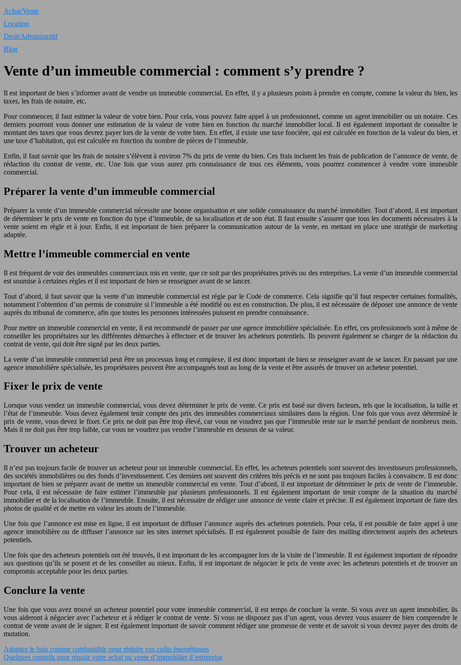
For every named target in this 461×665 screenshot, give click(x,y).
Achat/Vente (21, 11)
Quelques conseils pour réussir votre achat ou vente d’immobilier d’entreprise (113, 657)
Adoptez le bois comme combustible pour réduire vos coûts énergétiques (106, 649)
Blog (11, 49)
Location (16, 23)
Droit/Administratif (31, 36)
